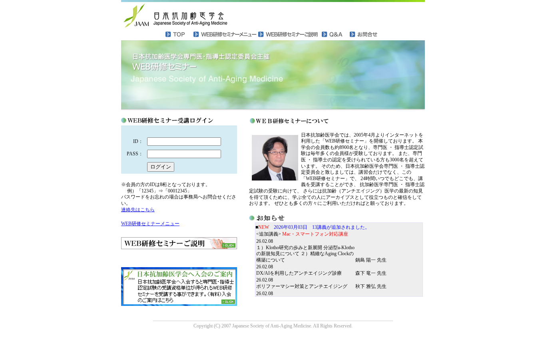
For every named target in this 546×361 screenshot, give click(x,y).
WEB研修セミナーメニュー (150, 223)
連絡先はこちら (138, 209)
